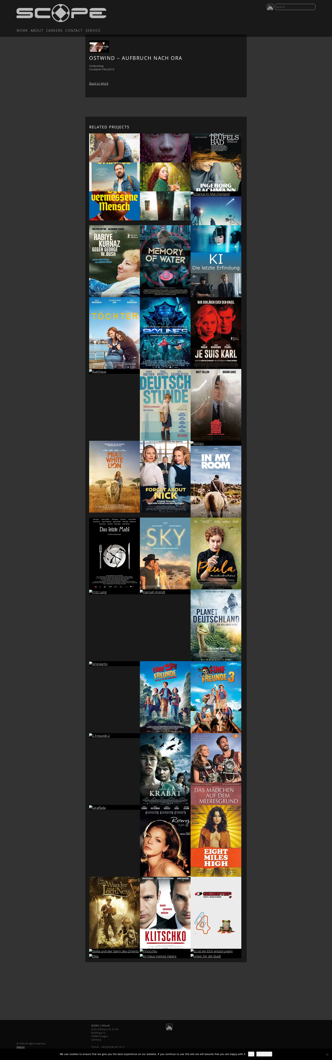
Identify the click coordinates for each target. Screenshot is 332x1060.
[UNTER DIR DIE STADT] (216, 956)
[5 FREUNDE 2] (114, 735)
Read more (264, 1054)
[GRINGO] (216, 443)
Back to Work (98, 83)
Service (93, 30)
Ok (251, 1054)
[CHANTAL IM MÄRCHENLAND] (216, 193)
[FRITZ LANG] (114, 591)
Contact (74, 30)
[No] (327, 1054)
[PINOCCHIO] (165, 951)
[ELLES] (114, 956)
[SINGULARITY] (114, 663)
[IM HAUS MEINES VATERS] (165, 956)
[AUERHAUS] (114, 371)
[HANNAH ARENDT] (165, 591)
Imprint (21, 1047)
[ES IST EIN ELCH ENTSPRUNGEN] (216, 951)
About (37, 30)
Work (22, 30)
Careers (54, 30)
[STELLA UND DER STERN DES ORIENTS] (114, 951)
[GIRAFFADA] (114, 807)
